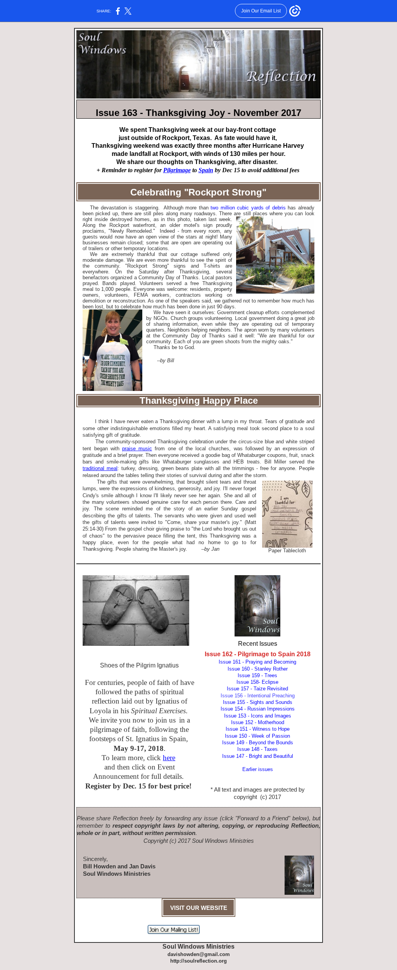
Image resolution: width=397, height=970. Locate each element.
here (169, 758)
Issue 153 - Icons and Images (257, 716)
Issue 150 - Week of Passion (257, 736)
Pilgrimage (177, 170)
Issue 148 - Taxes (257, 749)
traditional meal (100, 468)
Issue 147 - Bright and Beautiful (257, 756)
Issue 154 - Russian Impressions (258, 709)
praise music (137, 448)
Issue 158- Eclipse (257, 682)
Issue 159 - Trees (257, 675)
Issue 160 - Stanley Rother (258, 669)
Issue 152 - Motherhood (257, 722)
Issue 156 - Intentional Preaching (258, 696)
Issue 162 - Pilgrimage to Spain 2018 (258, 654)
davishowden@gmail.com (198, 954)
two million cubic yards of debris (248, 208)
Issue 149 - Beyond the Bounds (257, 742)
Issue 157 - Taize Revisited (257, 689)
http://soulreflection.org (198, 961)
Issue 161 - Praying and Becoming (257, 662)
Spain (205, 170)
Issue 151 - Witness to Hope (258, 729)
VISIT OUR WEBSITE (198, 908)
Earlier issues (257, 769)
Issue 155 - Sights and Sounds (257, 702)
